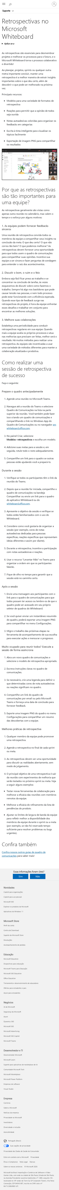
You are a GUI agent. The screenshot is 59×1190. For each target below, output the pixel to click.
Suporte (6, 10)
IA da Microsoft (9, 1007)
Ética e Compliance (11, 1162)
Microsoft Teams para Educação (15, 968)
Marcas (32, 1162)
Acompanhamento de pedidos (14, 945)
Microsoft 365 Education (12, 973)
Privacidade (35, 1157)
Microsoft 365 (9, 902)
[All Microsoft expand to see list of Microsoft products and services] (3, 4)
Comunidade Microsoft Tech (14, 1069)
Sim (21, 876)
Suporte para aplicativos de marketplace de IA (21, 1064)
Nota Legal (24, 1162)
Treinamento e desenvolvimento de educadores (21, 983)
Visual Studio (8, 1089)
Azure (6, 1016)
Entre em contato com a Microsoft (16, 1157)
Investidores (8, 1122)
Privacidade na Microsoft (13, 1117)
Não (38, 876)
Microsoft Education (11, 959)
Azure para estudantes (12, 993)
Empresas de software (12, 1084)
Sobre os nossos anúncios (13, 1166)
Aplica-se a (9, 43)
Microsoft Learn (9, 1060)
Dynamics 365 (9, 1021)
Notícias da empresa (11, 1112)
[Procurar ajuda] (10, 4)
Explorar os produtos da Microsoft (16, 906)
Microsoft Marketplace (12, 1074)
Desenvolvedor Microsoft (13, 1055)
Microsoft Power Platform (13, 1079)
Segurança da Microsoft (12, 1012)
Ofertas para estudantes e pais (15, 988)
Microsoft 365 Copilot (12, 1036)
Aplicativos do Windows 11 (13, 911)
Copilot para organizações (13, 892)
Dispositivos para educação (14, 964)
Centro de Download (11, 930)
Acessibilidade (9, 1132)
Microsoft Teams (10, 1041)
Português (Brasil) (14, 1141)
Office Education (10, 978)
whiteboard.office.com (18, 503)
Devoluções (8, 940)
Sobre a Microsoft (10, 1108)
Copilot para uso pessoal (13, 897)
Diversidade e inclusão (12, 1127)
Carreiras (7, 1103)
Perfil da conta (9, 925)
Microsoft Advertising (11, 1031)
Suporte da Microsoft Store (13, 935)
